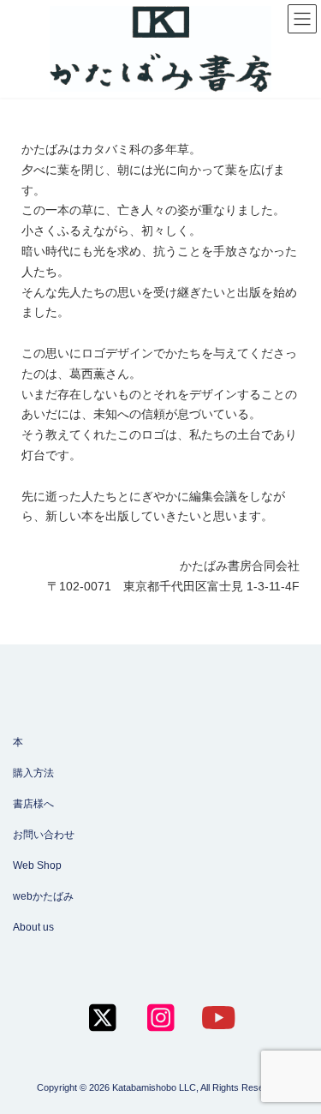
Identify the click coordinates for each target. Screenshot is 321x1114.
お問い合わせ (43, 835)
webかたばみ (43, 896)
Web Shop (37, 865)
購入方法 (33, 773)
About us (33, 927)
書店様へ (33, 804)
